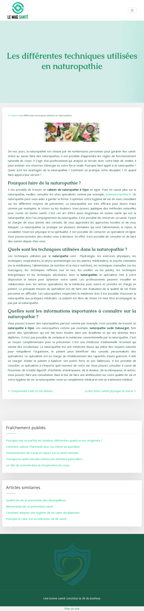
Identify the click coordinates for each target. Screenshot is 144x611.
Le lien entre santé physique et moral (109, 391)
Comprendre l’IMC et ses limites (32, 391)
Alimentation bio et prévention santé (29, 506)
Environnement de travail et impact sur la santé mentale (42, 453)
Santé (14, 115)
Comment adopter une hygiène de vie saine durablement (43, 512)
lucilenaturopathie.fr (118, 194)
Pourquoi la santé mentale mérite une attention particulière (44, 459)
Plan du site (72, 608)
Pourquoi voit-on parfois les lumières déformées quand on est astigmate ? (54, 440)
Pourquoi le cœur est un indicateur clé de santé (36, 519)
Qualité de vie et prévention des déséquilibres (36, 500)
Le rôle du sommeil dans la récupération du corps (38, 465)
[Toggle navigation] (132, 10)
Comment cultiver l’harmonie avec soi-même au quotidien (43, 446)
